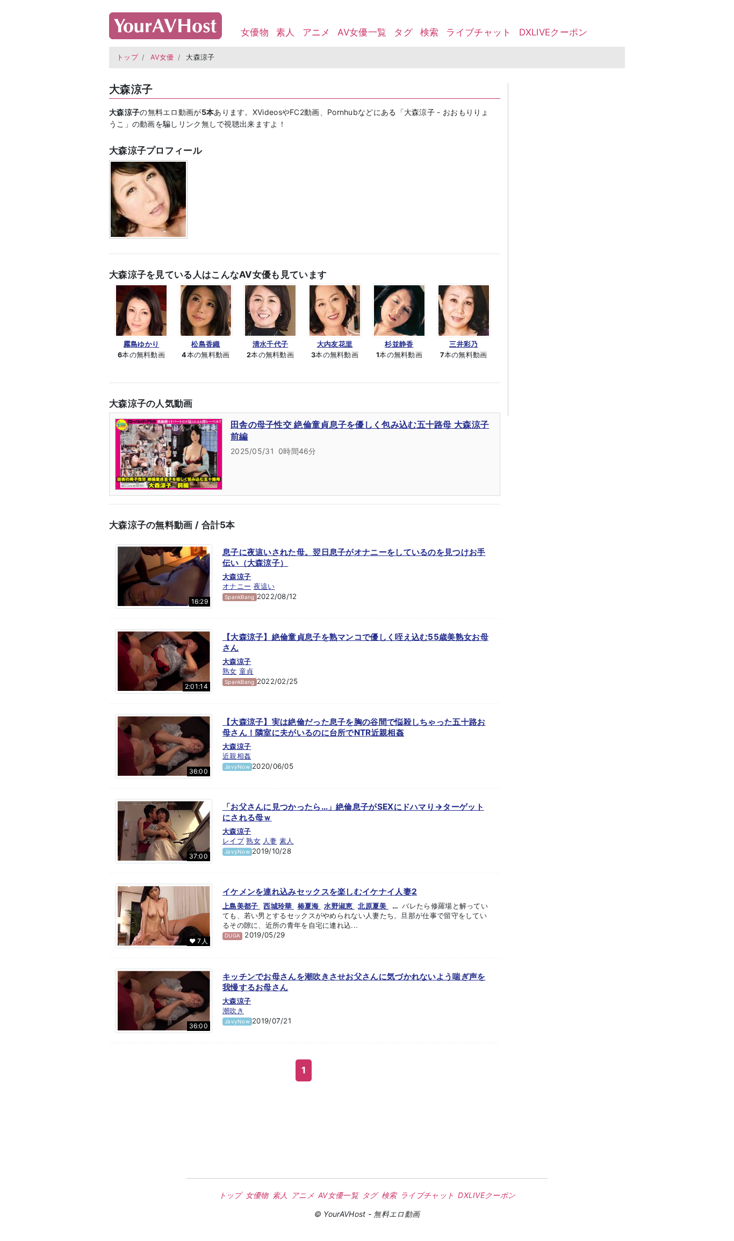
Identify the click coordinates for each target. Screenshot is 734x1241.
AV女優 (162, 57)
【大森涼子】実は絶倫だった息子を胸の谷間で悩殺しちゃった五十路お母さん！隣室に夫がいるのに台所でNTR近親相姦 (354, 727)
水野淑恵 (339, 905)
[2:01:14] (163, 660)
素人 (285, 32)
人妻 (270, 840)
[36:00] (163, 745)
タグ (403, 32)
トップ (127, 57)
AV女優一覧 (361, 32)
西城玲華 (278, 905)
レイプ (233, 840)
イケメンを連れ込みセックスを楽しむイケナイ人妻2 (319, 891)
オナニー (236, 586)
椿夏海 (309, 905)
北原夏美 (373, 905)
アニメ (316, 32)
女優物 (255, 32)
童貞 (246, 671)
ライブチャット (478, 32)
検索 (429, 32)
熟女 (229, 671)
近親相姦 (236, 756)
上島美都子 (241, 905)
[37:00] (163, 830)
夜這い (264, 586)
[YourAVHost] (165, 23)
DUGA (232, 935)
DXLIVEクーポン (553, 32)
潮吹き (233, 1010)
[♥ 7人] (163, 915)
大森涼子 (236, 576)
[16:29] (163, 576)
